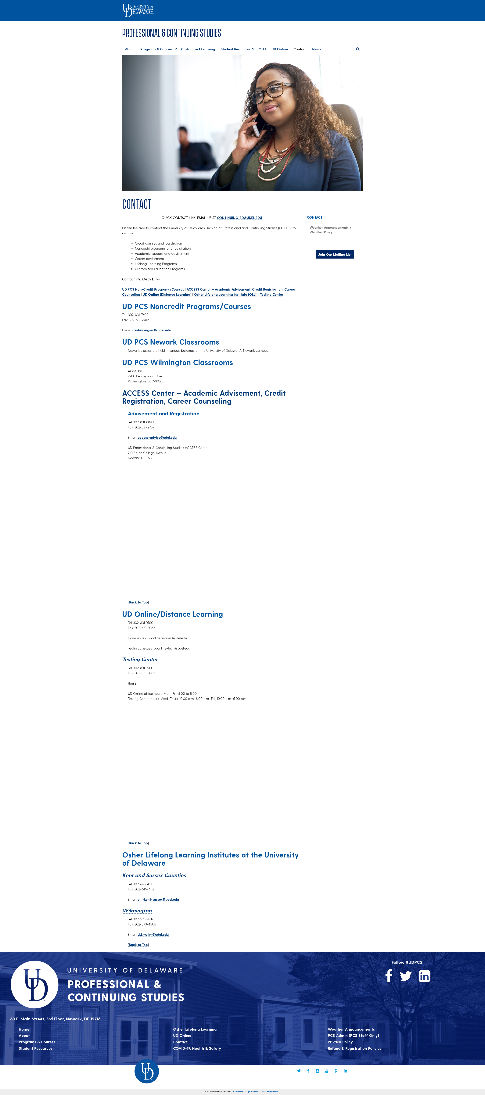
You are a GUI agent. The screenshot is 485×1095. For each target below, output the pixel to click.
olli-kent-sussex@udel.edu (158, 899)
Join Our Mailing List (335, 254)
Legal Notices (252, 1091)
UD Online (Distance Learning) (167, 294)
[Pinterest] (336, 1071)
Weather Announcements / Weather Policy (330, 229)
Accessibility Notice (269, 1091)
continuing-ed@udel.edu (151, 330)
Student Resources (35, 1048)
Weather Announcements (351, 1029)
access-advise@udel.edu (157, 437)
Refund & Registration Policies (354, 1048)
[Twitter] (299, 1071)
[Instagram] (317, 1071)
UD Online (182, 1035)
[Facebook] (308, 1071)
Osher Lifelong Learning (195, 1029)
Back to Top (138, 602)
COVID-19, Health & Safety (197, 1048)
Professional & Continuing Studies (171, 32)
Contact (180, 1042)
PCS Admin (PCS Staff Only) (353, 1035)
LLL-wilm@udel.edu (153, 934)
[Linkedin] (345, 1071)
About (24, 1035)
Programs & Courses (37, 1042)
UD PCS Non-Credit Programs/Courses (153, 289)
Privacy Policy (340, 1042)
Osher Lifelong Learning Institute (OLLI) (225, 294)
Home (24, 1029)
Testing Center (271, 294)
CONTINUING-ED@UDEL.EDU (239, 218)
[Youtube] (327, 1071)
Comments (238, 1091)
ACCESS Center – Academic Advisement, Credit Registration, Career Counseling (204, 396)
